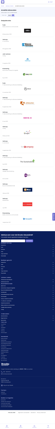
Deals (11, 15)
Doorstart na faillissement (6, 348)
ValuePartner (3, 393)
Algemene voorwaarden (23, 412)
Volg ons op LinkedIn (8, 385)
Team (2, 325)
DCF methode (4, 358)
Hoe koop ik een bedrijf (5, 403)
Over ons (4, 15)
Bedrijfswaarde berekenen (6, 341)
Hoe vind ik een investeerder (6, 406)
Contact (2, 329)
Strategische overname (6, 345)
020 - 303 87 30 (6, 371)
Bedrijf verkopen (4, 338)
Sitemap (3, 330)
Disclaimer (33, 412)
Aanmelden (29, 240)
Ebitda (2, 353)
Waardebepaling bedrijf (6, 343)
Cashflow (3, 357)
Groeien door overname (6, 401)
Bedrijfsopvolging (4, 352)
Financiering (3, 347)
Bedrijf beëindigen (4, 350)
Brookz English (4, 332)
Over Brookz (3, 324)
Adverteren (3, 327)
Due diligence (4, 355)
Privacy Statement (41, 412)
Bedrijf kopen (3, 340)
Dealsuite (3, 392)
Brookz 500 (3, 399)
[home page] (2, 2)
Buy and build (4, 360)
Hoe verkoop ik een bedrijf (6, 405)
